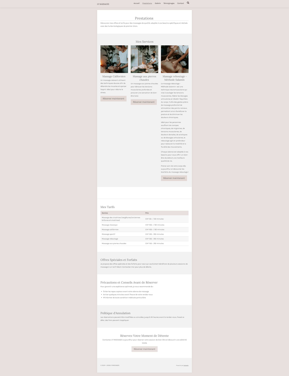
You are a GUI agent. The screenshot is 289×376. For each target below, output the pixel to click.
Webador (186, 365)
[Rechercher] (188, 2)
